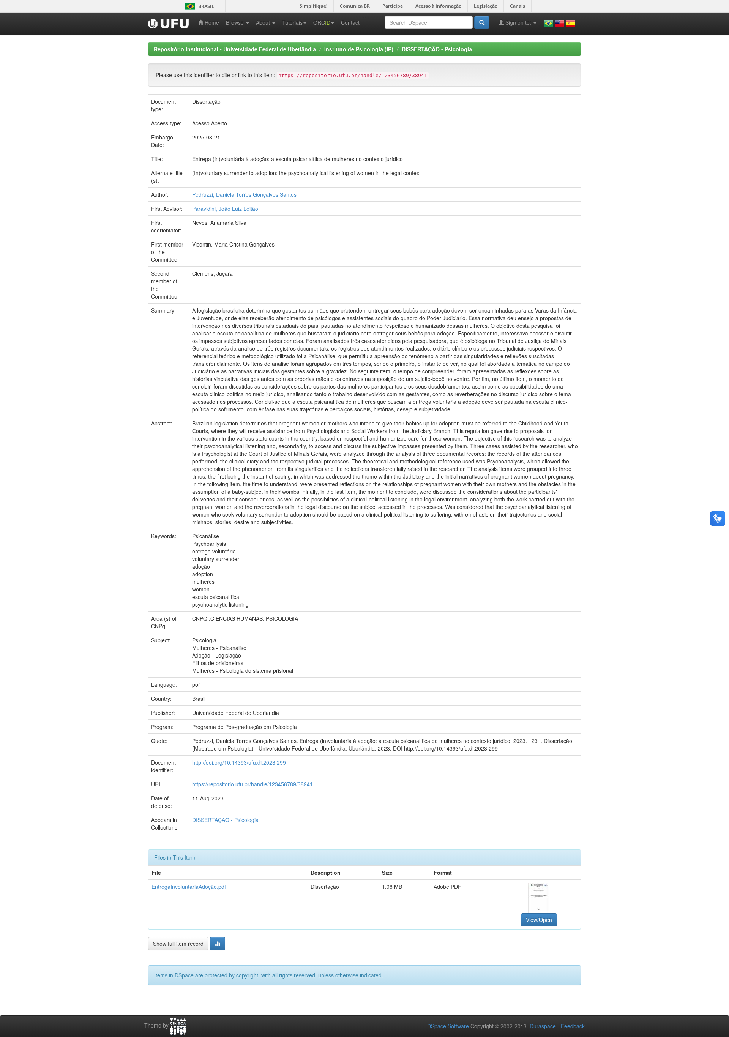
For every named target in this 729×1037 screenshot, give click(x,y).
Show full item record (178, 943)
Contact (350, 22)
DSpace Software (448, 1026)
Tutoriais (292, 22)
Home (211, 22)
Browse (235, 22)
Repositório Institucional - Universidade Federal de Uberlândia (235, 49)
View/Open (539, 919)
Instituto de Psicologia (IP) (358, 49)
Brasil (198, 6)
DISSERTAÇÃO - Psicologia (437, 49)
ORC (321, 22)
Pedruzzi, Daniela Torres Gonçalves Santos (244, 194)
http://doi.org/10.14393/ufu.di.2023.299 (239, 762)
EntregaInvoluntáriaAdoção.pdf (188, 886)
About (263, 22)
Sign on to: (518, 22)
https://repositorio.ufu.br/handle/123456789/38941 (252, 784)
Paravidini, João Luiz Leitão (225, 208)
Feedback (573, 1026)
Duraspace (543, 1026)
